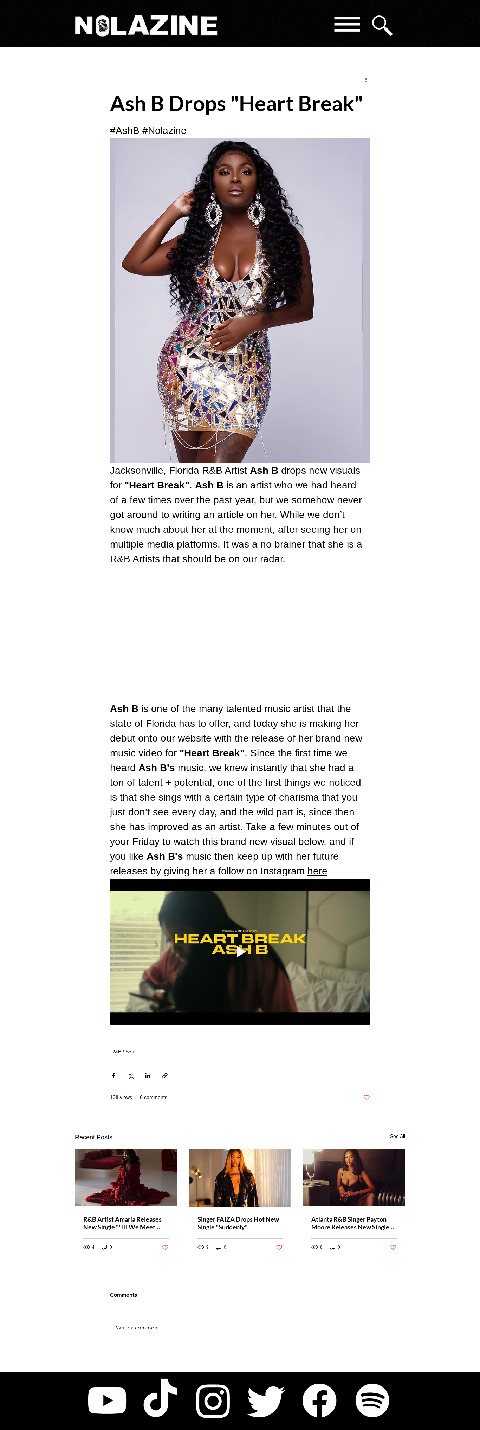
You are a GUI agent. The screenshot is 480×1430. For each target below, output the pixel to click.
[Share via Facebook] (113, 1075)
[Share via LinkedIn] (147, 1075)
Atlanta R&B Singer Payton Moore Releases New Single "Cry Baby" (350, 1223)
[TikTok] (160, 1400)
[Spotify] (372, 1400)
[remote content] (240, 634)
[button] (347, 25)
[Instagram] (213, 1400)
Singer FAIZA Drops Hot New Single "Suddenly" (238, 1223)
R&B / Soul (123, 1051)
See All (397, 1136)
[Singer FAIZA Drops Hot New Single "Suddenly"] (240, 1178)
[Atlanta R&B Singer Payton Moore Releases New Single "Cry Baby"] (354, 1177)
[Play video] (240, 952)
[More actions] (366, 79)
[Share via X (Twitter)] (130, 1075)
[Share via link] (165, 1075)
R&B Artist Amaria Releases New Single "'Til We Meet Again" (122, 1223)
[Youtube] (107, 1400)
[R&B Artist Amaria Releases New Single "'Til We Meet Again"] (126, 1177)
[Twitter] (266, 1400)
